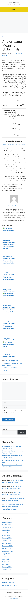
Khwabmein (14, 3)
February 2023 (7, 567)
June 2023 (5, 559)
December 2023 (7, 543)
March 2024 (6, 535)
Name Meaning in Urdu (11, 360)
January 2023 (6, 569)
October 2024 (6, 525)
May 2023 (5, 561)
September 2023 (7, 551)
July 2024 (5, 532)
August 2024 (6, 530)
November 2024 (7, 522)
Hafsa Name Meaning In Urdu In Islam (14, 144)
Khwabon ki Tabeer (8, 582)
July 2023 (5, 556)
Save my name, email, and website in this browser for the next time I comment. (14, 413)
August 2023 (6, 554)
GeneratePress (14, 598)
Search (4, 429)
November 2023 (7, 546)
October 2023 (6, 548)
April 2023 (5, 564)
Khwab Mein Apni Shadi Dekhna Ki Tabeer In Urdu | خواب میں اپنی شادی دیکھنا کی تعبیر (13, 506)
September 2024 (7, 527)
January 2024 (6, 540)
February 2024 (7, 538)
